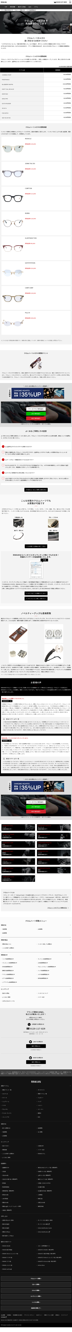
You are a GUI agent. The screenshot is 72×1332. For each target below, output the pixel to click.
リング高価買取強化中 (8, 959)
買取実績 (12, 7)
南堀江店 (40, 1198)
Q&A (29, 7)
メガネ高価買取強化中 (31, 10)
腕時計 (39, 1113)
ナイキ (4, 1105)
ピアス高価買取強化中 (8, 978)
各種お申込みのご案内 (8, 1220)
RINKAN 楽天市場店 (7, 1249)
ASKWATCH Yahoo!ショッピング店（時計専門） (50, 1257)
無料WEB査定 (5, 1224)
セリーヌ (4, 1097)
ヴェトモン (5, 1109)
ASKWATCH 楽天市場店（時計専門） (47, 1253)
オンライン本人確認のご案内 (45, 1220)
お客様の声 (41, 1146)
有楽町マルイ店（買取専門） (45, 1171)
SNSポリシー (39, 1315)
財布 (39, 1117)
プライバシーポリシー (29, 1315)
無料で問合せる (36, 1046)
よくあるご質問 (6, 997)
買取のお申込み (6, 1232)
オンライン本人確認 (43, 1224)
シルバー (40, 1105)
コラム (36, 7)
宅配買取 (4, 929)
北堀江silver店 (41, 1202)
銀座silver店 (5, 1202)
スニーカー (41, 1109)
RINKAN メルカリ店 (7, 1265)
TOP (6, 7)
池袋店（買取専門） (7, 1210)
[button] (70, 2)
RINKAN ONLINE (6, 1246)
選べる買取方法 (6, 1128)
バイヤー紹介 (41, 997)
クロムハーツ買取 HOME (20, 10)
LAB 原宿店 (5, 1198)
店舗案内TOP (5, 1167)
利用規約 (9, 1315)
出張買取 (40, 929)
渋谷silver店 (5, 1175)
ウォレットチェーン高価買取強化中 (47, 966)
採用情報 (3, 1317)
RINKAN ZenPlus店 (7, 1269)
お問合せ (57, 1315)
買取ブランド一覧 (6, 1090)
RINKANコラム (41, 1153)
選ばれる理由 (22, 7)
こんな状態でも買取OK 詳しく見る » (36, 546)
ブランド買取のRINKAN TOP (7, 10)
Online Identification (43, 1232)
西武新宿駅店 (5, 1187)
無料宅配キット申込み (8, 1236)
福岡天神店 (41, 1206)
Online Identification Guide (45, 1228)
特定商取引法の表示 (17, 1315)
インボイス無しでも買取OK (45, 944)
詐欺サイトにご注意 (48, 1315)
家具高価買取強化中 (43, 978)
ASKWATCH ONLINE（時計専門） (46, 1249)
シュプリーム (5, 1101)
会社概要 (3, 1315)
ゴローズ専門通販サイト (44, 1246)
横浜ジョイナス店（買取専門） (46, 1179)
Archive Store (41, 1265)
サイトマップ (64, 1315)
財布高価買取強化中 (7, 966)
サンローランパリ (6, 1113)
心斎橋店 (40, 1194)
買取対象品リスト (6, 944)
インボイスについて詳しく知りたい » (36, 598)
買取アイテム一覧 (42, 1093)
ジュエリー (40, 1097)
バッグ (39, 1101)
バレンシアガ (5, 1117)
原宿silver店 (5, 1194)
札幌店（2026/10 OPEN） (44, 1183)
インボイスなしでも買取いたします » (36, 593)
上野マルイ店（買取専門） (44, 1175)
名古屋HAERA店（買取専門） (45, 1191)
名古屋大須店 (41, 1187)
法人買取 (40, 1132)
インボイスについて (43, 993)
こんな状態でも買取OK (8, 948)
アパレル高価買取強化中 (8, 974)
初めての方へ (5, 1146)
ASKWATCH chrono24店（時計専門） (47, 1261)
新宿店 (4, 1183)
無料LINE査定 (5, 1228)
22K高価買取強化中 (43, 963)
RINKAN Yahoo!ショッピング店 (10, 1253)
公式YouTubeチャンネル (8, 1001)
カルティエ (5, 1093)
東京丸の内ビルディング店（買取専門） (48, 1167)
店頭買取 (4, 933)
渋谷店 (4, 1171)
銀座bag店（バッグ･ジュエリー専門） (12, 1206)
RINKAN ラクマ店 (6, 1261)
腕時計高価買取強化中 (8, 970)
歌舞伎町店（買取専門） (8, 1191)
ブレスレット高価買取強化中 (9, 963)
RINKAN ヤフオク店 (7, 1257)
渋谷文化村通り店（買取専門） (10, 1179)
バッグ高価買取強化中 (43, 970)
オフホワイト (41, 1090)
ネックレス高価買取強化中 (44, 959)
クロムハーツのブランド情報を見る (57, 908)
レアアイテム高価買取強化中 (9, 982)
